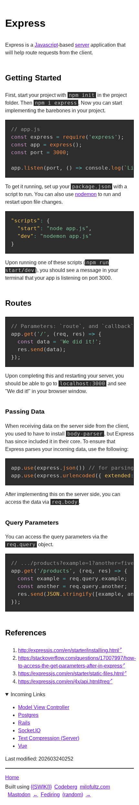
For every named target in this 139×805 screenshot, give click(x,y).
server (82, 45)
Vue (22, 746)
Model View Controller (43, 707)
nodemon (86, 194)
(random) (72, 794)
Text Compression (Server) (48, 738)
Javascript (46, 45)
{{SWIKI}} (41, 787)
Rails (24, 722)
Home (12, 777)
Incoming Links (28, 694)
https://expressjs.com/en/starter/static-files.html (71, 673)
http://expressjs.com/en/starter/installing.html (68, 650)
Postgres (28, 715)
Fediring (50, 794)
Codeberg (65, 787)
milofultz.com (95, 787)
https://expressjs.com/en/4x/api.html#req (64, 681)
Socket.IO (29, 730)
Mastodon (19, 794)
